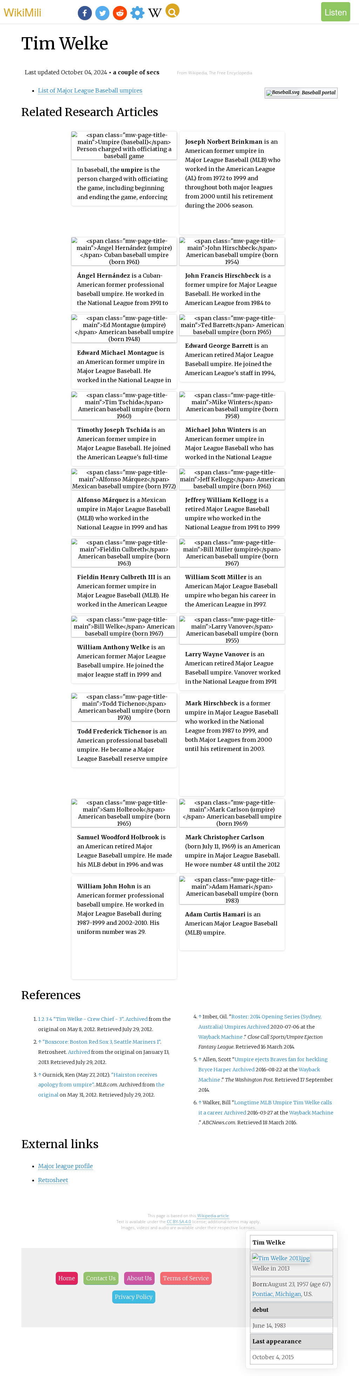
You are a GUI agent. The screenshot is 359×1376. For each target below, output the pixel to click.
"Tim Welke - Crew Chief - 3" (88, 1019)
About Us (139, 1278)
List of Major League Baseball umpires (90, 90)
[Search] (172, 11)
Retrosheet (53, 1180)
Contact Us (101, 1278)
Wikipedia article (213, 1216)
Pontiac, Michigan (276, 1293)
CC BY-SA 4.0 (179, 1222)
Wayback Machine (220, 1037)
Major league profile (65, 1166)
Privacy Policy (134, 1296)
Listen (336, 12)
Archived (137, 1019)
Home (67, 1278)
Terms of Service (186, 1278)
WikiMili (22, 12)
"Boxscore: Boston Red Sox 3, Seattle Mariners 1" (101, 1042)
